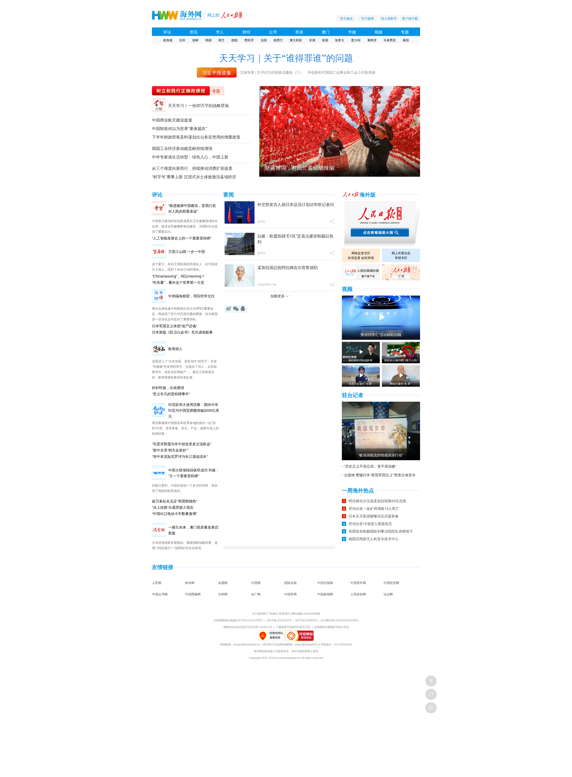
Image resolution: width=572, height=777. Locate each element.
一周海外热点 (358, 490)
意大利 (355, 40)
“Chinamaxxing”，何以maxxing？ (178, 276)
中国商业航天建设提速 (172, 120)
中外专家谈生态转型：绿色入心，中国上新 (190, 157)
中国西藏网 (193, 594)
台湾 (273, 32)
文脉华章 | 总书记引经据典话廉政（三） (271, 72)
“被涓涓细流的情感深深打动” (380, 455)
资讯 (193, 32)
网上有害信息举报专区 (401, 255)
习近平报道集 (216, 72)
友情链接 (162, 567)
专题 (405, 32)
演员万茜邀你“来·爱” (360, 383)
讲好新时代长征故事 (360, 360)
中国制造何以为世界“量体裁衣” (179, 128)
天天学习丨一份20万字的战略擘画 (198, 105)
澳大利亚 (296, 40)
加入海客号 (389, 18)
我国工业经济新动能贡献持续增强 (182, 148)
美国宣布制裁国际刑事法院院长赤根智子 (381, 531)
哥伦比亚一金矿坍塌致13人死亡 (374, 508)
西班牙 (249, 40)
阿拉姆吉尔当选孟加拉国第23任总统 (377, 500)
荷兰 (221, 40)
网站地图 (297, 613)
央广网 (256, 594)
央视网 (222, 582)
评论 (167, 32)
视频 (378, 32)
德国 (234, 40)
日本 (182, 40)
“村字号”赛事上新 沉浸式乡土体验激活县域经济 (194, 176)
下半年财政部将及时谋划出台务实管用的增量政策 (196, 137)
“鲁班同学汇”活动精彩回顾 (380, 334)
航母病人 (175, 348)
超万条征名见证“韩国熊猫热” (174, 501)
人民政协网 (358, 594)
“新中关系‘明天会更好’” (170, 450)
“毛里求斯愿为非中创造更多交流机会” (181, 443)
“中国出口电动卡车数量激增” (174, 513)
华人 (220, 32)
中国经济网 (391, 582)
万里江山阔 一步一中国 (186, 251)
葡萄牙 (372, 40)
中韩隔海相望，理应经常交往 (191, 295)
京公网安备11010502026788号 (340, 620)
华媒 (352, 32)
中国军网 (290, 594)
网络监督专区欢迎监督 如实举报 (361, 255)
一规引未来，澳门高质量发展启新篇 (193, 530)
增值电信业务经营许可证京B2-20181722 (247, 627)
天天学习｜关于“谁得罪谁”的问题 (286, 57)
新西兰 (278, 40)
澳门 (326, 32)
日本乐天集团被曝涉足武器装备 (374, 516)
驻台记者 (352, 395)
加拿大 (339, 40)
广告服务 (272, 613)
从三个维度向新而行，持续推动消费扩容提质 (192, 168)
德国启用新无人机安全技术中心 (374, 538)
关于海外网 (258, 613)
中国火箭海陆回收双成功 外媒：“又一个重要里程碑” (193, 472)
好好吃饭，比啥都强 (168, 387)
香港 (299, 32)
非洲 (312, 40)
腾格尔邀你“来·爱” (400, 383)
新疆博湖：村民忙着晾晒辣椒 (298, 167)
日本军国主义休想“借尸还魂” (174, 325)
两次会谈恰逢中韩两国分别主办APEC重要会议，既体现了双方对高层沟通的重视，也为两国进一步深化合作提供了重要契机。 (185, 313)
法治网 (388, 594)
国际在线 (290, 582)
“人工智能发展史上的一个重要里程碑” (181, 238)
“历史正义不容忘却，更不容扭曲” (370, 466)
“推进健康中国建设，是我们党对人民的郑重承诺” (192, 208)
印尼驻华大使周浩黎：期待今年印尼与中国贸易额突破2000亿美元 (193, 410)
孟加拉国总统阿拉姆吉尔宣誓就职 (287, 267)
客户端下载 (410, 18)
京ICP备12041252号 (279, 620)
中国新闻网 (325, 594)
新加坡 (167, 40)
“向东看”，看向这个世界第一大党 (178, 282)
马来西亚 (389, 40)
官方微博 (367, 18)
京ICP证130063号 (306, 620)
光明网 (222, 594)
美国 (325, 40)
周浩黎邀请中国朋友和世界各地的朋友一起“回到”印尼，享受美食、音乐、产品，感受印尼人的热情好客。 (185, 428)
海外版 (368, 195)
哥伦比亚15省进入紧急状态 (370, 523)
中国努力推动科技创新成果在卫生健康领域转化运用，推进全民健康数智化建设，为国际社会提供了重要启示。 (185, 226)
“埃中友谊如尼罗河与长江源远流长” (180, 456)
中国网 (256, 582)
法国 (264, 40)
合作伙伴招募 (312, 613)
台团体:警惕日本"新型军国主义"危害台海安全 (380, 475)
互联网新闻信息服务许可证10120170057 (238, 620)
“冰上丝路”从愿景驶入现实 (172, 507)
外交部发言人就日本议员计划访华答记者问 (295, 204)
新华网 (189, 582)
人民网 (156, 582)
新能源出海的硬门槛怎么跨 (400, 360)
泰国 (406, 40)
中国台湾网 (160, 594)
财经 (246, 32)
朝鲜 (195, 40)
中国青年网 (358, 582)
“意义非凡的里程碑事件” (171, 393)
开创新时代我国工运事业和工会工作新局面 (341, 72)
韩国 (208, 40)
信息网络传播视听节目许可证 (331, 627)
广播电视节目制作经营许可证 (293, 627)
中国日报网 (325, 582)
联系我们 (284, 613)
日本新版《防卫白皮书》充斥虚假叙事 (182, 332)
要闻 (228, 195)
